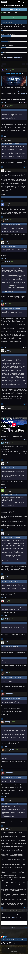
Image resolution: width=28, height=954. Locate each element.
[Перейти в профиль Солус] (2, 673)
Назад (4, 910)
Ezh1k (6, 303)
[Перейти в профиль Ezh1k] (2, 304)
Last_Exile (15, 110)
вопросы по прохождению (16, 96)
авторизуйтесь (15, 917)
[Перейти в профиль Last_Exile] (2, 139)
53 (2, 32)
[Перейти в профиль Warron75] (2, 443)
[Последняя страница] (27, 64)
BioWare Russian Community (13, 5)
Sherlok (6, 828)
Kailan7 (6, 219)
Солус (6, 672)
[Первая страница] (2, 66)
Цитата (5, 102)
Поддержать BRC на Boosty (14, 9)
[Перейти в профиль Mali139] (2, 106)
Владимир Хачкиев (9, 693)
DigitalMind (15, 677)
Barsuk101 (7, 203)
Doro (6, 532)
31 (26, 927)
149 (2, 48)
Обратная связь (13, 950)
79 (2, 54)
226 (2, 43)
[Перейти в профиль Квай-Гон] (2, 407)
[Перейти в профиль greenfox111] (2, 722)
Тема (5, 948)
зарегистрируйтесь (16, 57)
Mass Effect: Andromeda (20, 14)
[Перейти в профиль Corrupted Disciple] (2, 750)
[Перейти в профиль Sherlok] (2, 829)
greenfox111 (8, 721)
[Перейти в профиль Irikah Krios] (2, 69)
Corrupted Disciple (9, 749)
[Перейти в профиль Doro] (2, 533)
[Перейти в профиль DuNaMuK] (2, 170)
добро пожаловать (21, 91)
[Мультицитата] (2, 102)
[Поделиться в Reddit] (2, 937)
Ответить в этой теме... (8, 923)
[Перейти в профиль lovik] (2, 490)
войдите (8, 57)
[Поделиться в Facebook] (6, 937)
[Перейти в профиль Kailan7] (2, 220)
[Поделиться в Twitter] (4, 937)
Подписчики (12, 927)
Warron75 (7, 442)
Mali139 (7, 105)
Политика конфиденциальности (15, 948)
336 (2, 37)
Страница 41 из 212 (14, 64)
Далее (23, 910)
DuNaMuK (7, 170)
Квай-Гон (7, 407)
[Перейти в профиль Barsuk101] (2, 204)
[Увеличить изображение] (6, 73)
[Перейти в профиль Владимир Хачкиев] (2, 694)
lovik (6, 490)
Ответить (14, 17)
